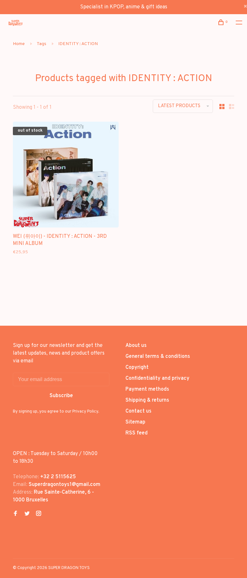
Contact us (138, 411)
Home (19, 44)
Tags (41, 44)
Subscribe (61, 396)
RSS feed (136, 433)
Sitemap (135, 422)
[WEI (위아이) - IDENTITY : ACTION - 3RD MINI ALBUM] (66, 176)
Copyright (137, 367)
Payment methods (147, 389)
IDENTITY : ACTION (78, 44)
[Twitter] (27, 514)
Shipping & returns (147, 400)
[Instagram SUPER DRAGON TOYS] (38, 514)
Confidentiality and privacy (157, 378)
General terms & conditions (157, 356)
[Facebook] (15, 514)
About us (136, 345)
